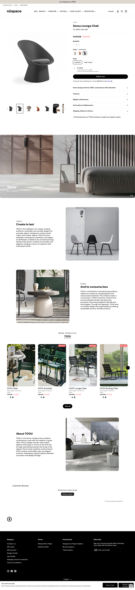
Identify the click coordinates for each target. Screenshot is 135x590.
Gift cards (10, 547)
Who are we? (11, 550)
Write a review (67, 494)
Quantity (76, 41)
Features (76, 94)
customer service (7, 5)
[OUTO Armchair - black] (43, 397)
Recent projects (68, 547)
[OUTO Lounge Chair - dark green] (72, 397)
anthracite (85, 53)
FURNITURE (52, 11)
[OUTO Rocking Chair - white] (101, 397)
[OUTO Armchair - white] (39, 397)
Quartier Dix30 (43, 547)
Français (111, 11)
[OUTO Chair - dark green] (10, 397)
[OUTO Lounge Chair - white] (70, 397)
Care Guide (11, 556)
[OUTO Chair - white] (8, 397)
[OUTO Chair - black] (13, 397)
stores (16, 5)
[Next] (128, 368)
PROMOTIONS (89, 11)
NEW (36, 11)
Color (79, 50)
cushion (77, 62)
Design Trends (12, 553)
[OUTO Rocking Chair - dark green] (103, 397)
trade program (24, 5)
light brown (75, 53)
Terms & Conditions (14, 563)
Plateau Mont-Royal (45, 544)
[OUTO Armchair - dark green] (41, 397)
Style (75, 59)
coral (80, 53)
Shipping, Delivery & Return (83, 111)
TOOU (75, 22)
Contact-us (11, 544)
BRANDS (42, 11)
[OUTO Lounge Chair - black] (74, 397)
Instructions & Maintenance (83, 105)
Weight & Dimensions (81, 99)
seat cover (88, 62)
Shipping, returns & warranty (17, 559)
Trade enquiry (68, 550)
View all (67, 406)
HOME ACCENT (75, 11)
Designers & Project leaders (73, 544)
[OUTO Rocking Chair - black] (105, 397)
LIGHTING (63, 11)
